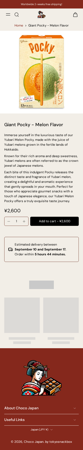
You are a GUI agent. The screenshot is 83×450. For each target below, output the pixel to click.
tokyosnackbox (60, 442)
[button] (54, 221)
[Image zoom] (41, 72)
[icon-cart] (74, 14)
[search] (16, 14)
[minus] (8, 221)
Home (18, 25)
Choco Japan (34, 442)
